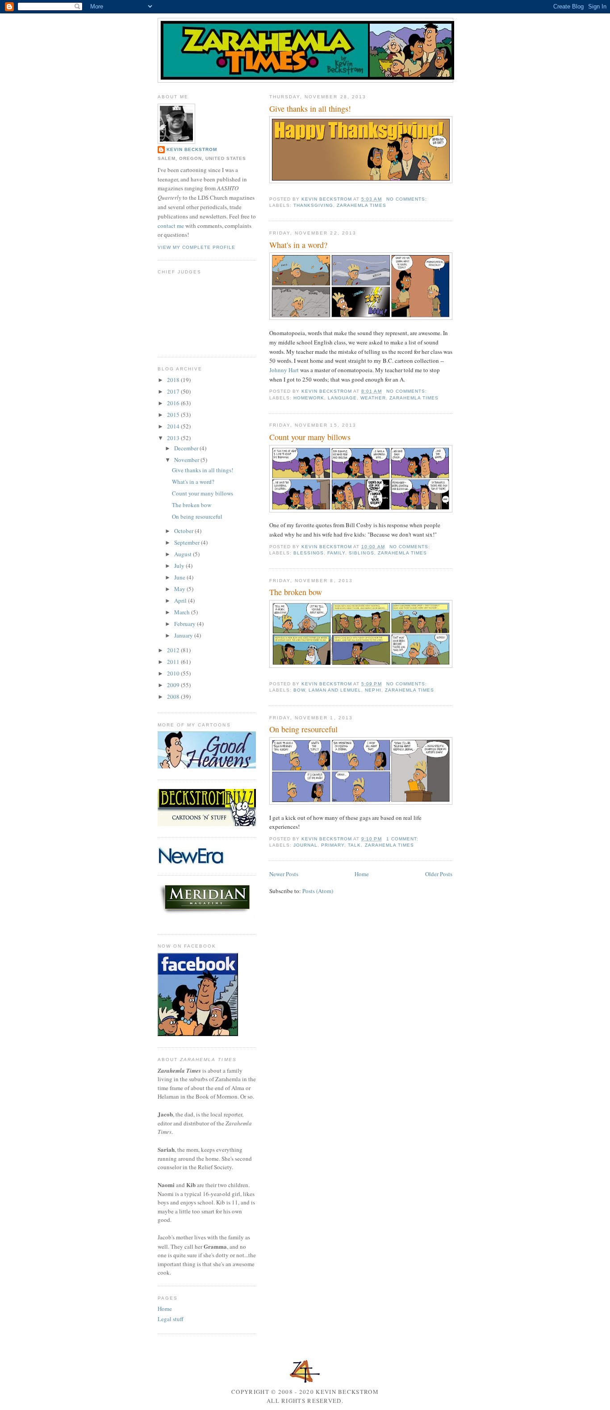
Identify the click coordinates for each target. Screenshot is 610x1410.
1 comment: (403, 838)
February (185, 624)
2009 (174, 685)
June (180, 577)
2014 (174, 426)
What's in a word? (298, 244)
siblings (361, 552)
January (184, 635)
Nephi (373, 690)
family (336, 552)
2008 (174, 696)
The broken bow (295, 592)
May (180, 589)
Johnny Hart (284, 370)
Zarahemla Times (361, 205)
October (184, 531)
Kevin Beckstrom (192, 149)
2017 (174, 391)
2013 (174, 438)
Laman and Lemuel (335, 690)
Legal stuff (171, 1319)
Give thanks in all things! (310, 108)
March (182, 612)
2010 (174, 673)
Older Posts (438, 874)
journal (305, 845)
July (180, 566)
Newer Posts (283, 874)
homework (308, 397)
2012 (174, 650)
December (187, 448)
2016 (174, 403)
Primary (332, 845)
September (187, 542)
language (342, 397)
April (181, 600)
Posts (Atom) (317, 891)
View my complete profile (196, 247)
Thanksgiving (313, 205)
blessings (308, 552)
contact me (171, 226)
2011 (174, 662)
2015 (174, 415)
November (187, 460)
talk (354, 845)
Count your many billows (310, 437)
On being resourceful (303, 729)
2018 (174, 380)
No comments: (407, 199)
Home (362, 874)
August (183, 554)
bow (299, 690)
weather (372, 397)
